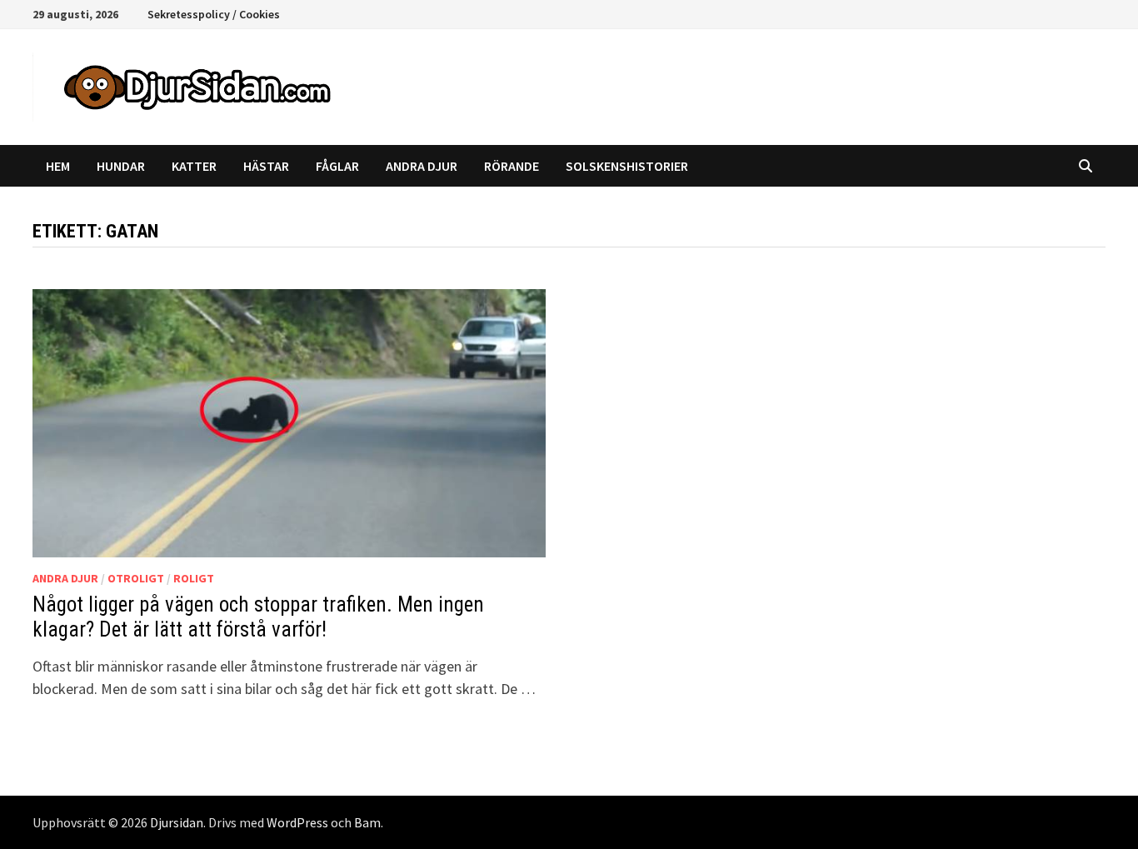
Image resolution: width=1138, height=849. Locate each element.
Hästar (266, 165)
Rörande (511, 165)
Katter (194, 165)
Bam (367, 822)
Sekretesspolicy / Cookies (213, 14)
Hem (58, 165)
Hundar (121, 165)
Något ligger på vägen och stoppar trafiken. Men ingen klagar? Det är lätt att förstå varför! (258, 617)
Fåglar (337, 165)
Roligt (193, 578)
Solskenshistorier (627, 165)
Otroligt (135, 578)
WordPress (297, 822)
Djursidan (176, 822)
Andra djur (421, 165)
